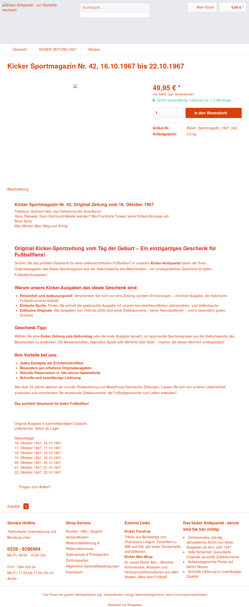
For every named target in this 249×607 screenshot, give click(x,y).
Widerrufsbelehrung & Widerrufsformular (82, 545)
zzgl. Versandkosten (181, 94)
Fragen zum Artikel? (34, 486)
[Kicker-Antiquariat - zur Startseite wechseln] (32, 11)
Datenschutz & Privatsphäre (87, 554)
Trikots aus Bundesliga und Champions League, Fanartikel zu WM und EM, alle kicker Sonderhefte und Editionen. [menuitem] (152, 541)
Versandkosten (77, 537)
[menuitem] (115, 9)
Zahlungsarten (77, 560)
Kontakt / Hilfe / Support (84, 531)
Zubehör (17, 506)
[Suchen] (145, 7)
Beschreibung (17, 189)
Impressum (74, 571)
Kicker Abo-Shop (138, 556)
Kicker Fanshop (137, 531)
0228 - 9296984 (24, 549)
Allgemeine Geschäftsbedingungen (93, 566)
